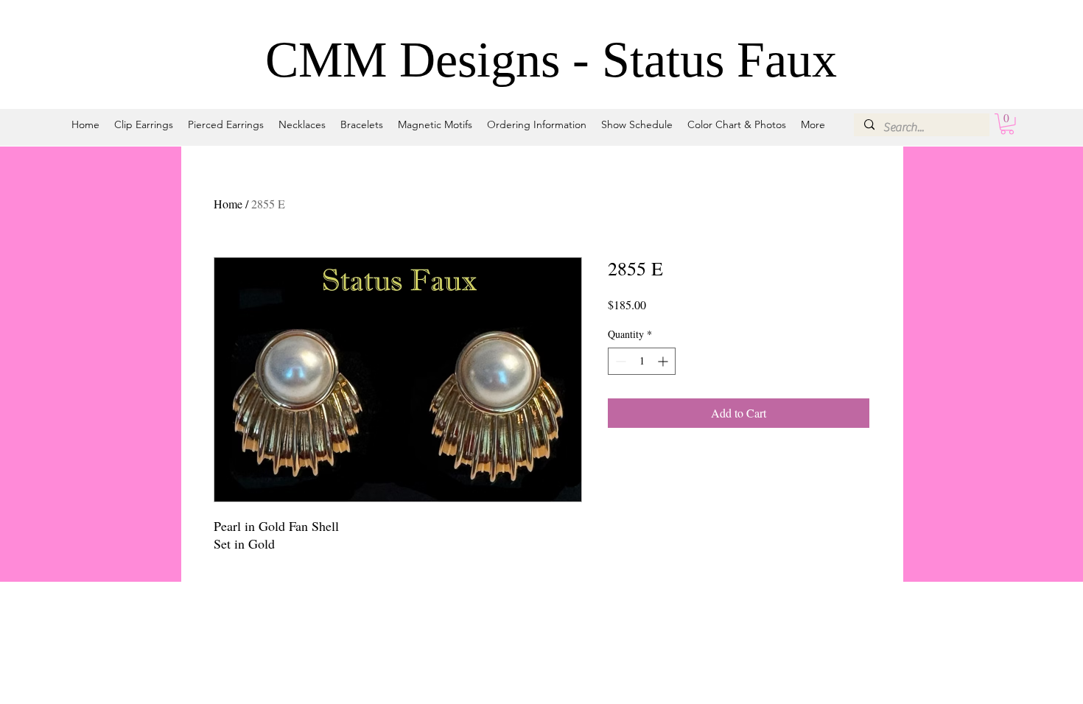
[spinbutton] (641, 361)
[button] (1007, 124)
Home (228, 203)
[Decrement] (619, 361)
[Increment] (664, 361)
